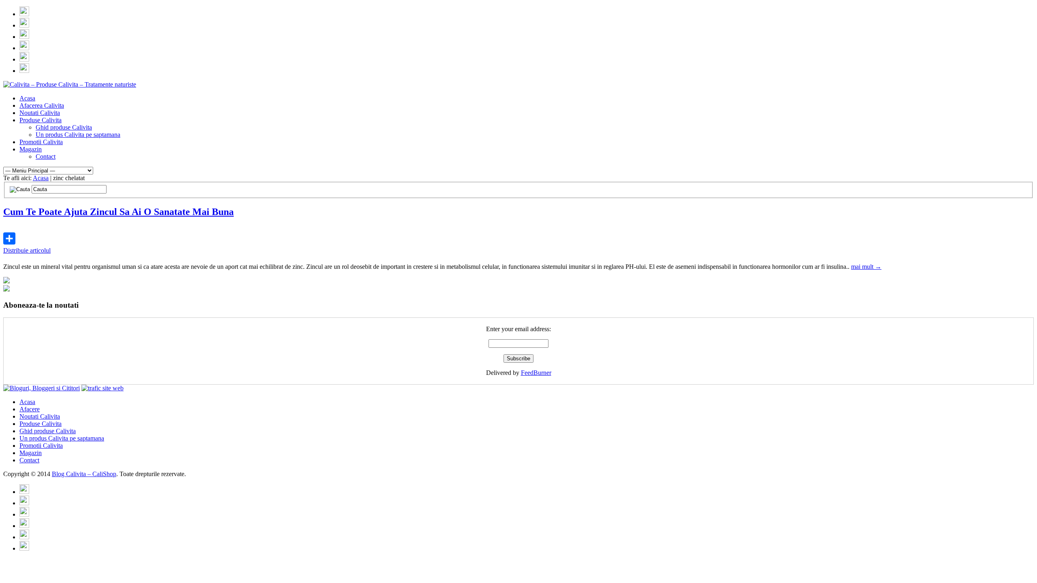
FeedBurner (536, 372)
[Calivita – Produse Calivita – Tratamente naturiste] (69, 84)
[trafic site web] (102, 388)
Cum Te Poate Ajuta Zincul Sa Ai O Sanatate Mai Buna (118, 211)
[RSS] (24, 14)
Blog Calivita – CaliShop (84, 473)
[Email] (24, 25)
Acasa (27, 98)
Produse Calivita (40, 120)
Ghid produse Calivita (64, 127)
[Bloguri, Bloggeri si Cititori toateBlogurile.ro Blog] (41, 388)
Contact (45, 156)
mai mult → (866, 266)
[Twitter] (24, 36)
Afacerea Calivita (41, 105)
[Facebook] (24, 48)
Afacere (29, 409)
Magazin (30, 149)
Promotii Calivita (41, 141)
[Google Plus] (24, 59)
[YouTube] (24, 70)
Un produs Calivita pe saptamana (78, 134)
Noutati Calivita (39, 112)
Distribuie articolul (27, 250)
